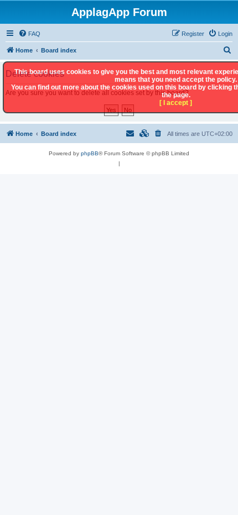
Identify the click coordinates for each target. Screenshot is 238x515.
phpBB (90, 153)
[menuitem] (29, 33)
